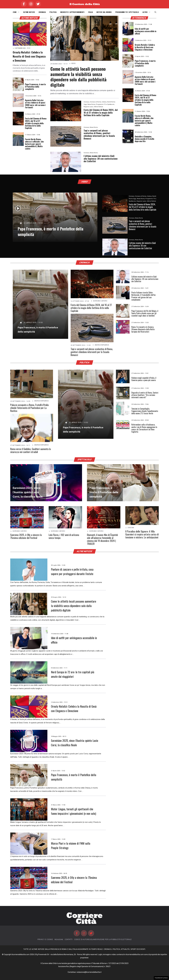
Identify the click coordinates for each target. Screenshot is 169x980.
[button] (155, 12)
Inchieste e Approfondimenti (72, 12)
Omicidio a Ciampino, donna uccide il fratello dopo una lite (144, 139)
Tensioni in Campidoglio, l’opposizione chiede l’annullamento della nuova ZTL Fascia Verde (144, 411)
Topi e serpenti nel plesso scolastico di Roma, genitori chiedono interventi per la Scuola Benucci (99, 134)
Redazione (59, 939)
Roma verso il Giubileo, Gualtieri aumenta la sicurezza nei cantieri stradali (30, 450)
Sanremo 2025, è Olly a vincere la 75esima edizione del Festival (26, 536)
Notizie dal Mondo (104, 12)
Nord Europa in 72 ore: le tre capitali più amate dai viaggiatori (72, 674)
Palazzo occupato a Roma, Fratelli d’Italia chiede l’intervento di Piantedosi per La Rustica (29, 408)
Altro (145, 12)
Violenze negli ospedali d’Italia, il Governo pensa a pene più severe (143, 379)
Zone (15, 12)
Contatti (68, 939)
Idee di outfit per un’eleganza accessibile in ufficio (145, 31)
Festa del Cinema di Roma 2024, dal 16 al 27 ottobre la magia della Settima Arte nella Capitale (35, 123)
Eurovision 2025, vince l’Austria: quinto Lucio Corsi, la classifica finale (74, 742)
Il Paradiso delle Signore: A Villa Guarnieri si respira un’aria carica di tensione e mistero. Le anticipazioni (142, 534)
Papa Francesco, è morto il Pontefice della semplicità (35, 86)
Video (84, 181)
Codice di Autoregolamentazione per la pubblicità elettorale (103, 939)
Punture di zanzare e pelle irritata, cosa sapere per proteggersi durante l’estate (72, 571)
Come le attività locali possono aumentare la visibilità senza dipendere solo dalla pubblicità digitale (78, 76)
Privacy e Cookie (45, 939)
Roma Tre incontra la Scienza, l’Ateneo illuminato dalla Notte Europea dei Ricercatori (143, 329)
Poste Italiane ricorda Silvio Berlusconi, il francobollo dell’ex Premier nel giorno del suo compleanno (143, 296)
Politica (53, 12)
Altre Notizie (84, 551)
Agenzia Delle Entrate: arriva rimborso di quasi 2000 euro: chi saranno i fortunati (35, 104)
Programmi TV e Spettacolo (127, 12)
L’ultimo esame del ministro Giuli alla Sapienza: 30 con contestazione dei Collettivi (101, 158)
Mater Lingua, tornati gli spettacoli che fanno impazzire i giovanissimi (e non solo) (73, 811)
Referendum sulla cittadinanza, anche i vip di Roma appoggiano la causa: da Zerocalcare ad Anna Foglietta (144, 428)
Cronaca (42, 12)
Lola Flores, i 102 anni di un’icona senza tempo (64, 536)
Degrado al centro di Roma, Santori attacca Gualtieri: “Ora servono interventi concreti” (144, 395)
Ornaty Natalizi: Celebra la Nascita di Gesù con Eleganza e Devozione (29, 56)
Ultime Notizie (29, 12)
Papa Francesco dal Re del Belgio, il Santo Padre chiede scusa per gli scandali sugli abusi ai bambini (144, 313)
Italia (90, 12)
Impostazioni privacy (161, 978)
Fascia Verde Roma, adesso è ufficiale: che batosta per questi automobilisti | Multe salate (34, 144)
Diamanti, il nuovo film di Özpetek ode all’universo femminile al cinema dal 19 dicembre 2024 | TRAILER (102, 539)
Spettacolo (84, 459)
